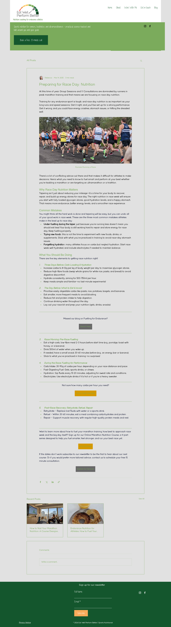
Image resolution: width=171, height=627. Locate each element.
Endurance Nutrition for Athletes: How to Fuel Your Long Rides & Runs (83, 530)
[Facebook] (149, 26)
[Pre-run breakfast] (85, 514)
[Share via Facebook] (40, 482)
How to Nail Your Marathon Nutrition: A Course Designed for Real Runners (44, 530)
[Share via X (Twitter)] (46, 482)
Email (76, 601)
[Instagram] (145, 26)
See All (141, 499)
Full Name (78, 591)
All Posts (31, 60)
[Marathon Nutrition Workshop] (45, 514)
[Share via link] (59, 482)
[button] (141, 61)
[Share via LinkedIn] (52, 482)
